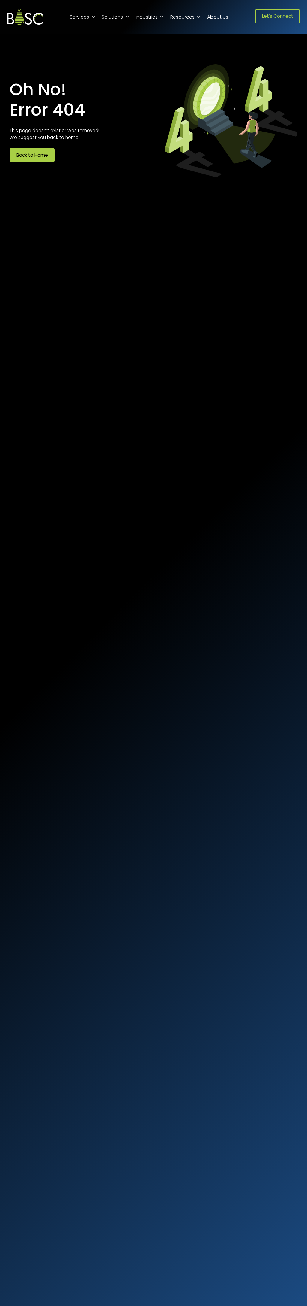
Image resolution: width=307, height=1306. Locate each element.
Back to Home (32, 155)
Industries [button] (147, 17)
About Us (217, 17)
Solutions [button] (112, 17)
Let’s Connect (277, 16)
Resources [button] (182, 17)
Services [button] (79, 17)
